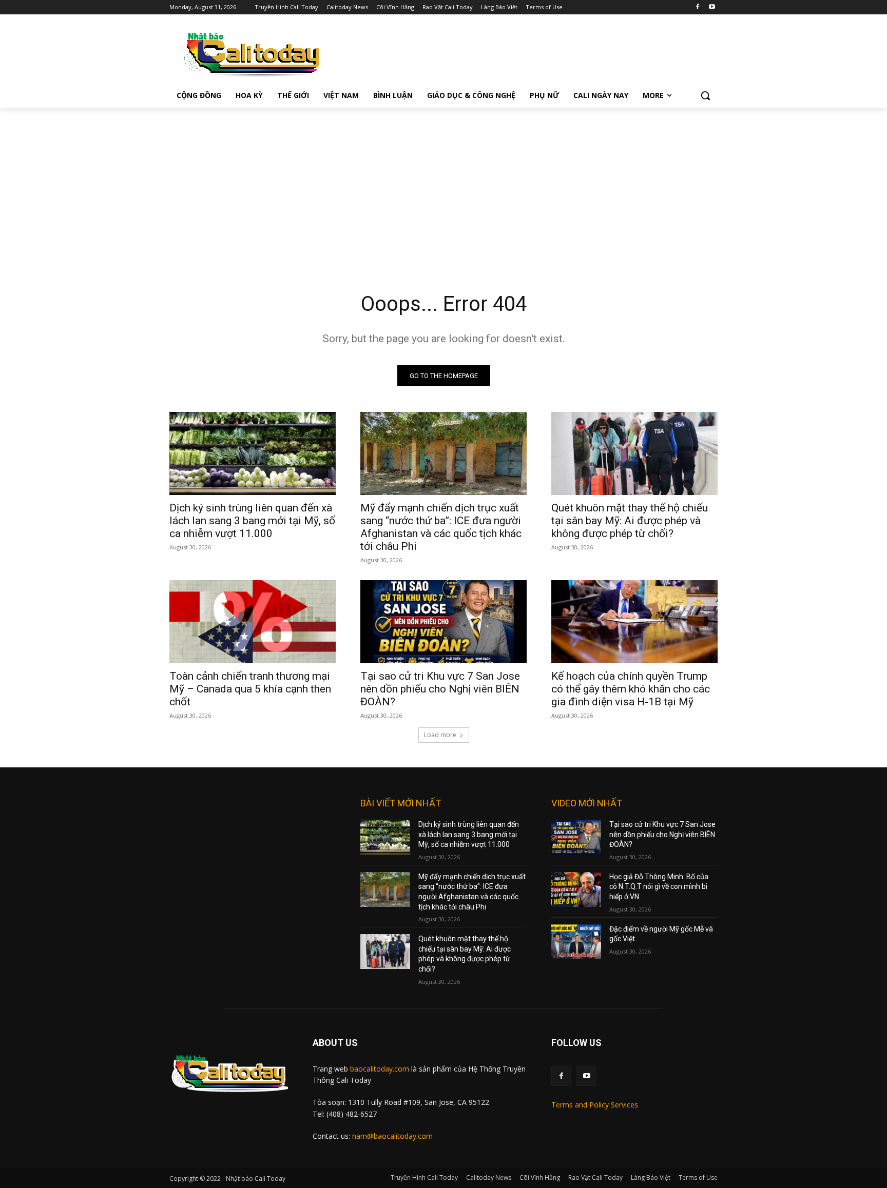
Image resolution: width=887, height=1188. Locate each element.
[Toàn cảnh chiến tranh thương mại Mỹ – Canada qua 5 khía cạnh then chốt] (252, 621)
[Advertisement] (443, 184)
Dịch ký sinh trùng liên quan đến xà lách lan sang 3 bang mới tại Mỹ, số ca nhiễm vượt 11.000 (252, 521)
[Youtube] (712, 7)
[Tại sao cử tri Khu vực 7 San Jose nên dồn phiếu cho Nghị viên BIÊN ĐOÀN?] (443, 621)
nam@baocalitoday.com (392, 1136)
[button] (705, 95)
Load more (440, 734)
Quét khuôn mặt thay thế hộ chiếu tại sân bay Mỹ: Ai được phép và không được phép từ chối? (629, 521)
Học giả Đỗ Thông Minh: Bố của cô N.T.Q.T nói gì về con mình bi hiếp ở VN (658, 887)
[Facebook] (697, 7)
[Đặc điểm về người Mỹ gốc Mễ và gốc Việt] (576, 941)
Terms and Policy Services (594, 1105)
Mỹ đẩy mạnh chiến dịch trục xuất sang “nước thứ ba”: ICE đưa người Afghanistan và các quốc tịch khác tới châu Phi (441, 527)
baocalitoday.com (379, 1069)
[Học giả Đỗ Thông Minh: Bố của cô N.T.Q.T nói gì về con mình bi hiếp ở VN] (576, 889)
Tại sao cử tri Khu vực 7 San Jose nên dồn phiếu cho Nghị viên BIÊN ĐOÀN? (440, 689)
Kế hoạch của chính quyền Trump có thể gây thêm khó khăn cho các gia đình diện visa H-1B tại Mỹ (630, 689)
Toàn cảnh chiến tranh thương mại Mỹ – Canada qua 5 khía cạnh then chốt (250, 689)
